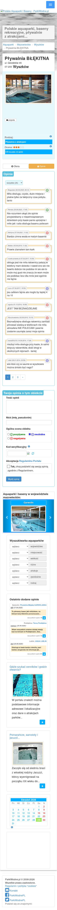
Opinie (42, 166)
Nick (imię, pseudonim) (18, 417)
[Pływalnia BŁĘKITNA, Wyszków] (28, 88)
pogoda (11, 120)
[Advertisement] (28, 15)
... (39, 614)
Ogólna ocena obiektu (18, 428)
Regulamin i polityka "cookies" (21, 886)
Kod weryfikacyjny (16, 446)
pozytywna (19, 434)
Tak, (13, 466)
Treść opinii (12, 397)
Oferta (16, 166)
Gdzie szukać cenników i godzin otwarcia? (28, 668)
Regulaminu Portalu (30, 461)
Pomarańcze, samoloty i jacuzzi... (24, 736)
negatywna (19, 438)
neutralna (39, 434)
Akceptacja (23, 461)
